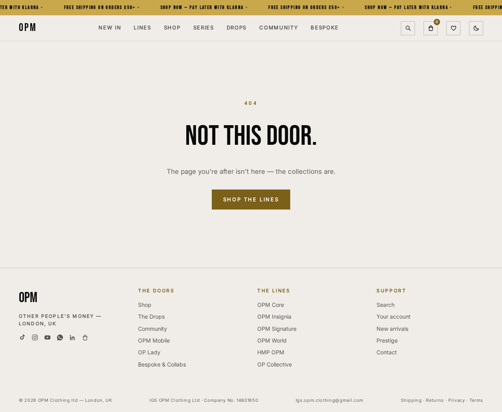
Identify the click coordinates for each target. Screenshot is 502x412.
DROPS (237, 27)
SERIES (203, 27)
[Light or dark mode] (476, 28)
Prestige (387, 340)
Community (152, 328)
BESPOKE (325, 27)
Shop (144, 304)
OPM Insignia (274, 316)
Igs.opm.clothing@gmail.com (330, 400)
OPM (27, 27)
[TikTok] (22, 337)
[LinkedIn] (72, 337)
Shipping (411, 400)
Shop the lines (251, 199)
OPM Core (270, 304)
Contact (386, 352)
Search (385, 304)
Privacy (456, 400)
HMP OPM (270, 352)
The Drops (151, 316)
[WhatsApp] (60, 337)
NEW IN (109, 27)
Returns (435, 400)
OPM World (272, 340)
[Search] (408, 28)
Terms (476, 400)
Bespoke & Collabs (162, 364)
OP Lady (149, 352)
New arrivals (392, 328)
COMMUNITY (278, 27)
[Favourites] (453, 28)
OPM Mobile (154, 340)
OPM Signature (276, 328)
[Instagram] (34, 337)
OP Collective (274, 364)
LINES (142, 27)
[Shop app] (85, 337)
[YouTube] (47, 337)
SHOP (172, 27)
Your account (393, 316)
